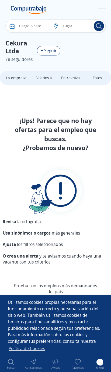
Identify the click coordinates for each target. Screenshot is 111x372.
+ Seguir (49, 51)
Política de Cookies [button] (27, 348)
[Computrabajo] (29, 10)
